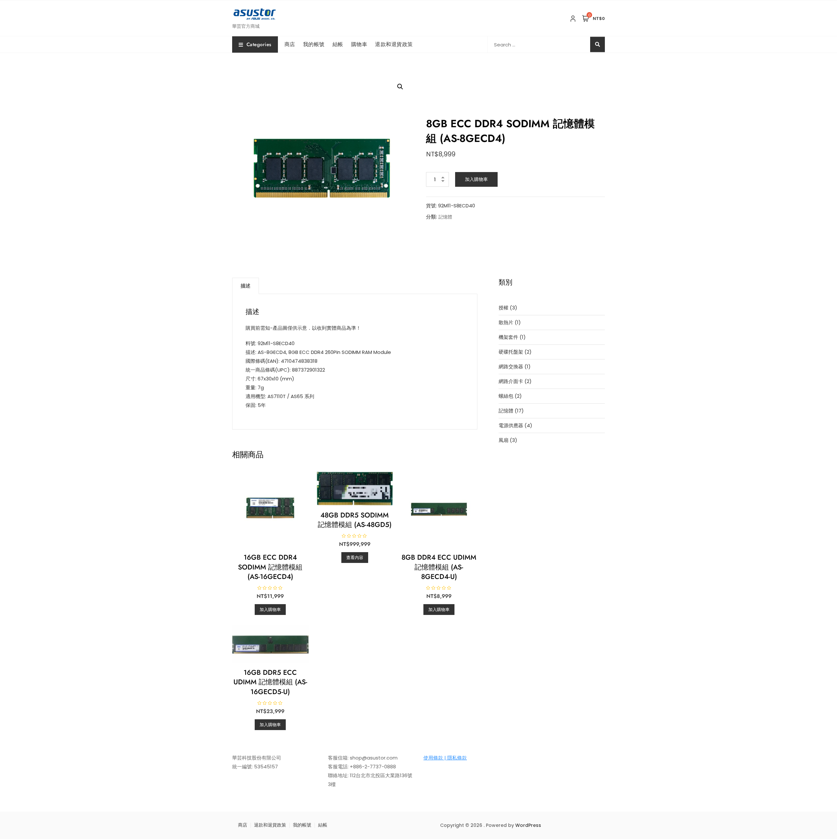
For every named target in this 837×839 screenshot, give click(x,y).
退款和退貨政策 (394, 44)
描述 (245, 285)
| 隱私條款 (455, 757)
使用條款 (433, 757)
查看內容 (354, 557)
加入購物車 (476, 179)
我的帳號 (314, 44)
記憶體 (445, 217)
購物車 (359, 44)
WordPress (528, 825)
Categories (259, 44)
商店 (289, 44)
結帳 (338, 44)
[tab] (245, 286)
